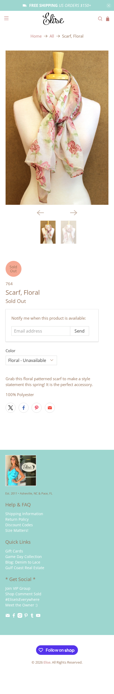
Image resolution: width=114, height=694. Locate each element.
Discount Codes (19, 524)
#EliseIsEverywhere (22, 599)
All (52, 36)
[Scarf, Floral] (57, 128)
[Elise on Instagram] (19, 616)
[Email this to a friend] (50, 408)
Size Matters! (16, 530)
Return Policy (17, 519)
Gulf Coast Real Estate (24, 567)
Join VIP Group (17, 588)
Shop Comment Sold (23, 593)
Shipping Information (24, 513)
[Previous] (40, 213)
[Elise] (57, 18)
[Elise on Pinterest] (26, 616)
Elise (46, 662)
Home (36, 36)
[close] (108, 5)
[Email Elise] (7, 616)
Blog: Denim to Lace (22, 562)
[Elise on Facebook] (13, 616)
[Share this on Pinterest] (37, 408)
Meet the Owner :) (21, 604)
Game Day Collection (23, 556)
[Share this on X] (11, 408)
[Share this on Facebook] (24, 408)
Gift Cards (14, 551)
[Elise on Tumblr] (32, 616)
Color (10, 350)
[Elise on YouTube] (38, 616)
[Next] (74, 213)
